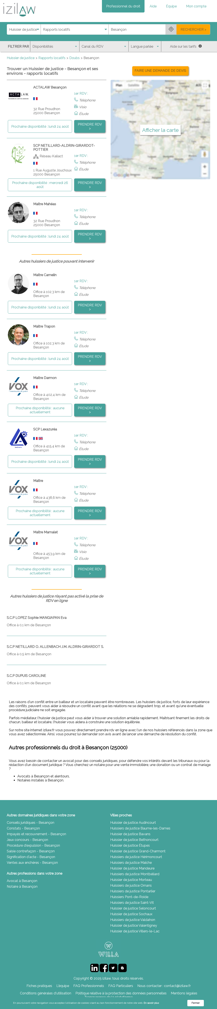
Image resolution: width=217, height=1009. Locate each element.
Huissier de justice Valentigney (133, 925)
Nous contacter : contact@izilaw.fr (164, 986)
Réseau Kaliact (51, 156)
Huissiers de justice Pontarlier (132, 891)
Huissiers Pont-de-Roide (129, 897)
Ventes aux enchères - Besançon (32, 863)
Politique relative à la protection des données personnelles (121, 993)
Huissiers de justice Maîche (131, 863)
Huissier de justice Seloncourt (133, 908)
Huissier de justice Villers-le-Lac (135, 931)
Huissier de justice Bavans (130, 834)
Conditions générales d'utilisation (45, 993)
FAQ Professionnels (88, 986)
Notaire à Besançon (22, 887)
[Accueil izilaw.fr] (19, 18)
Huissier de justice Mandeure (132, 868)
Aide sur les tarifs (183, 46)
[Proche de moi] (171, 29)
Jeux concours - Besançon (27, 840)
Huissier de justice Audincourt (133, 823)
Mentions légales (184, 993)
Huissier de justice (21, 58)
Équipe (171, 6)
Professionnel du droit (123, 6)
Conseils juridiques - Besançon (30, 823)
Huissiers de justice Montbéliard (134, 874)
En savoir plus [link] (151, 1003)
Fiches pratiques (39, 986)
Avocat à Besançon (22, 881)
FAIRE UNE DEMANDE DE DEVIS (160, 71)
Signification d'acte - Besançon (31, 857)
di (8, 30)
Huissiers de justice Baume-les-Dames (140, 828)
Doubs (74, 58)
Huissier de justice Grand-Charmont (138, 851)
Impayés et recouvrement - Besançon (36, 834)
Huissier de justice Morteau (131, 880)
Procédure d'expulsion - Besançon (33, 845)
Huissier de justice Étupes (130, 845)
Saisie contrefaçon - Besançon (31, 851)
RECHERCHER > (193, 30)
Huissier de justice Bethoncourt (134, 840)
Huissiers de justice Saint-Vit (132, 903)
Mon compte (196, 6)
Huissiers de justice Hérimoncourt (136, 857)
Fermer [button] (196, 1003)
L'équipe (62, 986)
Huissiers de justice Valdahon (132, 920)
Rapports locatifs (51, 58)
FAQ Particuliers (120, 986)
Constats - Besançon (23, 828)
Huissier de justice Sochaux (131, 914)
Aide (153, 6)
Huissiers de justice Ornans (131, 885)
